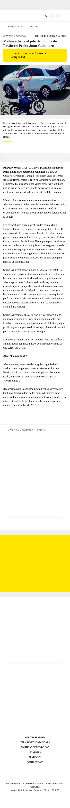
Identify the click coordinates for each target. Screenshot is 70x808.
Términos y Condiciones (35, 742)
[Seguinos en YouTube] (37, 794)
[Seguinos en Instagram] (40, 794)
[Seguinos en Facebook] (30, 794)
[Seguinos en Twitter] (33, 794)
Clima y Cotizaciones (40, 15)
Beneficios (35, 757)
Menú (65, 16)
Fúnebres (35, 752)
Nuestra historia (35, 738)
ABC (9, 15)
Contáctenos (35, 762)
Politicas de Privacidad (35, 747)
